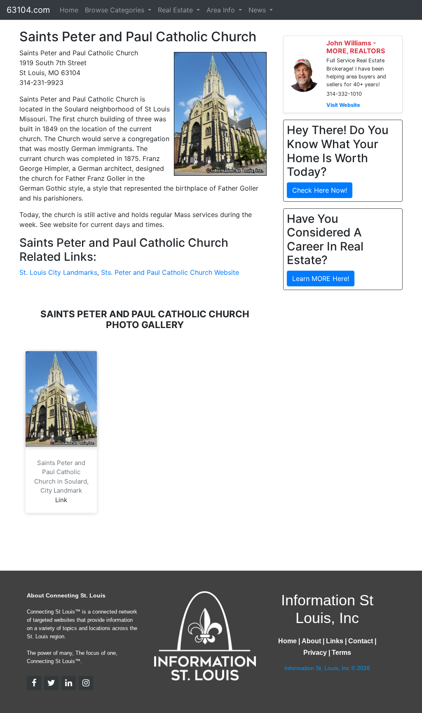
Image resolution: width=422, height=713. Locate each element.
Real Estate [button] (176, 10)
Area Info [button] (221, 10)
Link (61, 500)
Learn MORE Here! (320, 278)
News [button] (258, 10)
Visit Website (343, 105)
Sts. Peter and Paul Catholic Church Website (170, 272)
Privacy (315, 652)
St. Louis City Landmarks (58, 272)
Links (334, 641)
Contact (360, 641)
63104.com (28, 10)
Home (69, 10)
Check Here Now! (319, 190)
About (311, 641)
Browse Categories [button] (115, 10)
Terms (341, 652)
